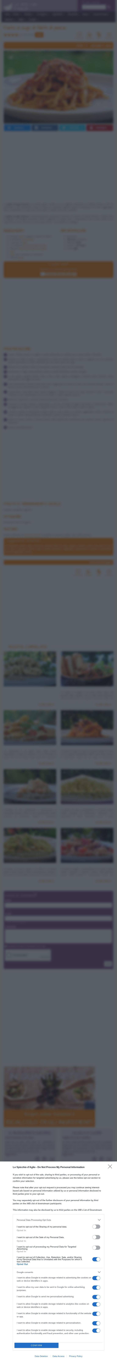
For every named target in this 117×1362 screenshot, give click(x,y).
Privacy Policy (75, 1356)
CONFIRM (36, 1345)
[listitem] (58, 1219)
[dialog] (58, 1261)
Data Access (58, 1356)
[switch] (96, 1227)
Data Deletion (41, 1356)
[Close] (111, 1167)
